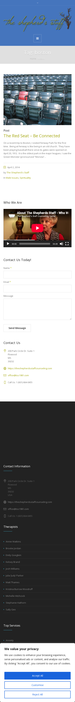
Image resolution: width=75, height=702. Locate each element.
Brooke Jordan (13, 548)
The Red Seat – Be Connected (31, 136)
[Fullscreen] (67, 243)
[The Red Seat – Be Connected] (37, 99)
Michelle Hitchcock (15, 595)
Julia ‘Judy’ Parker (15, 575)
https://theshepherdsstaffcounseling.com (30, 368)
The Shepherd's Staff (18, 172)
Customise (38, 685)
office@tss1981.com (18, 375)
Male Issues (12, 177)
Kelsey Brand (13, 561)
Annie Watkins (13, 541)
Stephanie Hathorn (16, 602)
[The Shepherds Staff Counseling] (37, 20)
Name (7, 268)
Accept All (37, 675)
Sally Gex (11, 609)
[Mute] (61, 243)
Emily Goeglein (13, 555)
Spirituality (25, 177)
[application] (37, 228)
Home (33, 58)
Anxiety (10, 640)
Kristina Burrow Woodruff (19, 589)
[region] (37, 672)
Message (8, 295)
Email (7, 281)
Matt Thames (13, 582)
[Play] (8, 243)
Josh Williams (13, 568)
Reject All (37, 694)
